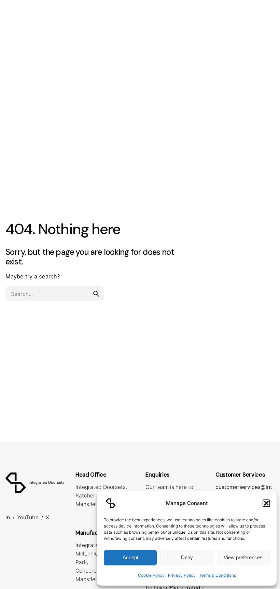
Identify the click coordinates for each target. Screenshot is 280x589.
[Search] (266, 35)
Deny (187, 557)
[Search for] (54, 293)
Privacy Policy (182, 575)
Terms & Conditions (217, 575)
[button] (266, 503)
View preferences (243, 557)
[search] (96, 293)
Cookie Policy (151, 575)
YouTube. (28, 517)
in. (8, 517)
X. (48, 517)
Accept (130, 557)
